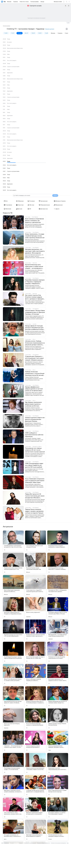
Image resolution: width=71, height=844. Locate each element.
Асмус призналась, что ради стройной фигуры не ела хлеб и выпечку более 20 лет (35, 235)
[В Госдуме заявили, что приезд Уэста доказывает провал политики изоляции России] (57, 807)
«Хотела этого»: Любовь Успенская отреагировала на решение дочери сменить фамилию (35, 343)
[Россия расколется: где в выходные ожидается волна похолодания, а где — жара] (57, 830)
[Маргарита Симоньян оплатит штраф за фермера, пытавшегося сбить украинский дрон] (13, 785)
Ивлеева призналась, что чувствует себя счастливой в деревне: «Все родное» (35, 251)
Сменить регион (49, 29)
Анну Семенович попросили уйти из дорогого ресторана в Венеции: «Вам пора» (34, 480)
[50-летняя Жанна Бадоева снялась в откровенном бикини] (35, 719)
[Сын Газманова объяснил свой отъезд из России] (35, 541)
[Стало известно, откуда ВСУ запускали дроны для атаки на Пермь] (35, 585)
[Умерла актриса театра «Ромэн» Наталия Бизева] (57, 719)
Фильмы (53, 33)
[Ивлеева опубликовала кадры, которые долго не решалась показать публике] (35, 807)
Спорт (66, 33)
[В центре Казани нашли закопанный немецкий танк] (35, 563)
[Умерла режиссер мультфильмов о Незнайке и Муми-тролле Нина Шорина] (35, 763)
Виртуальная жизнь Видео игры (15, 48)
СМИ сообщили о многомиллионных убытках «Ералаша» (34, 434)
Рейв (8, 54)
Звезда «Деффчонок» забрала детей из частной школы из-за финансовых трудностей (34, 389)
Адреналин (10, 72)
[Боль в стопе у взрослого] (35, 607)
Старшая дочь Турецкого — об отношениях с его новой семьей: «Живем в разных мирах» (34, 358)
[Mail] (2, 1)
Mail (2, 843)
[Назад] (65, 5)
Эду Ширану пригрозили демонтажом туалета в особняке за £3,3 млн (33, 404)
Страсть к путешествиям (13, 66)
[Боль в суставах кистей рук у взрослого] (13, 719)
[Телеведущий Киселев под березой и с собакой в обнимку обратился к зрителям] (57, 563)
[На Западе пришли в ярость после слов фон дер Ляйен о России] (57, 607)
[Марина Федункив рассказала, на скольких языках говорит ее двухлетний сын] (57, 696)
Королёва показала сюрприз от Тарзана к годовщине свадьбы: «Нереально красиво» (35, 281)
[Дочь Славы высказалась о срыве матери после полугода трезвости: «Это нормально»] (57, 785)
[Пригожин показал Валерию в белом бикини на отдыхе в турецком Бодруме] (35, 830)
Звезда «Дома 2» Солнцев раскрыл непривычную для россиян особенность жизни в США (34, 327)
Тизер (8, 39)
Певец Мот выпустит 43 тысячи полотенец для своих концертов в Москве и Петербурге (34, 496)
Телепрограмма (6, 25)
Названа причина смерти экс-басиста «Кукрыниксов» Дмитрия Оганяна (35, 419)
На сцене (9, 42)
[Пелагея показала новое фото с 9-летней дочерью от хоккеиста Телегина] (35, 696)
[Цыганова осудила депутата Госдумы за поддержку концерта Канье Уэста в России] (13, 607)
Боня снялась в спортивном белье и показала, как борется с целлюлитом (34, 220)
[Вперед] (68, 5)
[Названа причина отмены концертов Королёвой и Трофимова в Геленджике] (35, 741)
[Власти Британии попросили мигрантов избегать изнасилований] (13, 585)
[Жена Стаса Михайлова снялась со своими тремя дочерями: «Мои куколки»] (13, 674)
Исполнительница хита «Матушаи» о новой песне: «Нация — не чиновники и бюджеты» (34, 266)
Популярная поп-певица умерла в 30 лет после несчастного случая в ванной (35, 450)
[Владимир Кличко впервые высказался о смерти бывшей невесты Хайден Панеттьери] (57, 541)
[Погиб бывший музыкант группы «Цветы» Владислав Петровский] (13, 652)
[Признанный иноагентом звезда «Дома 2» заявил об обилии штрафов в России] (13, 696)
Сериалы (60, 33)
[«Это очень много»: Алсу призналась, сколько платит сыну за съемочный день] (13, 807)
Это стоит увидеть (11, 60)
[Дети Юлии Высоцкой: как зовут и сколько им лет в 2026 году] (35, 652)
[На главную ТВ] (4, 1)
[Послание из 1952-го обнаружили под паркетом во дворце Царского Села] (57, 585)
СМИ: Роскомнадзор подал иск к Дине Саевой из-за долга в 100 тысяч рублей (34, 465)
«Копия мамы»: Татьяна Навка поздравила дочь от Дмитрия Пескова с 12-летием (35, 312)
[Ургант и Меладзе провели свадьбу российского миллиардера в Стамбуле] (35, 674)
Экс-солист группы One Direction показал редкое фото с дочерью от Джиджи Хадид (34, 297)
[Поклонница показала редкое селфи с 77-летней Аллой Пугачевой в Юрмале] (13, 763)
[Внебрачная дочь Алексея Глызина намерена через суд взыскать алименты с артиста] (35, 630)
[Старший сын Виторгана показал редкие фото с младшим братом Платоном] (35, 785)
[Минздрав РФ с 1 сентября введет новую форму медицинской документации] (57, 630)
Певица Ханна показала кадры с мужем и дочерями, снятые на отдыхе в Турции (34, 511)
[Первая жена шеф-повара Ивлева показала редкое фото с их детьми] (13, 563)
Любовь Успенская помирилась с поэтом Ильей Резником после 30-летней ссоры (34, 373)
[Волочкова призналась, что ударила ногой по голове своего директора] (57, 674)
